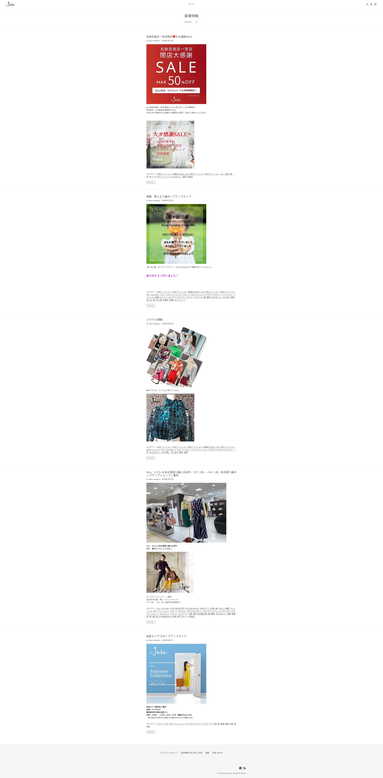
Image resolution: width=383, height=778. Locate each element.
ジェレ (162, 295)
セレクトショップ (198, 295)
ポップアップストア (176, 297)
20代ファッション (164, 447)
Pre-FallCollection (192, 608)
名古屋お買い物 (203, 614)
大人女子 (226, 297)
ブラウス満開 (154, 319)
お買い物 (228, 174)
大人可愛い (165, 452)
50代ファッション (197, 174)
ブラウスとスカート (224, 450)
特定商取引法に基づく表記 (192, 753)
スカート (186, 295)
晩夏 (233, 614)
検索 (207, 753)
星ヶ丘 (149, 300)
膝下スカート (182, 616)
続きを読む (151, 182)
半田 (215, 724)
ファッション (227, 295)
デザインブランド (213, 295)
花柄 (185, 452)
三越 (190, 614)
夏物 (208, 297)
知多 (231, 724)
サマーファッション (161, 611)
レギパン (188, 297)
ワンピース (197, 297)
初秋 (194, 614)
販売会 (191, 616)
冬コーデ (152, 177)
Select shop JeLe (227, 773)
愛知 (184, 177)
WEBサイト (204, 608)
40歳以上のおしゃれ (180, 174)
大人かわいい (176, 177)
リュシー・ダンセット (160, 614)
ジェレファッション (174, 295)
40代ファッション (164, 174)
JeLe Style (154, 295)
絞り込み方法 (188, 22)
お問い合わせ (217, 753)
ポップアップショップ (212, 611)
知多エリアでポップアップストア (167, 636)
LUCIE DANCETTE (177, 608)
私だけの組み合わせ (164, 616)
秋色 (174, 616)
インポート (179, 450)
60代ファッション (212, 174)
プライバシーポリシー (169, 753)
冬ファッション (163, 177)
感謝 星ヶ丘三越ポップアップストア (169, 196)
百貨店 (190, 177)
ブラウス (211, 450)
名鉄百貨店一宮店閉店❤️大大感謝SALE (169, 36)
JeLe (222, 174)
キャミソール (162, 724)
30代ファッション (164, 292)
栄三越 (152, 616)
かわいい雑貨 (223, 608)
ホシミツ (163, 297)
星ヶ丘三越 (157, 300)
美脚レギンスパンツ (177, 300)
